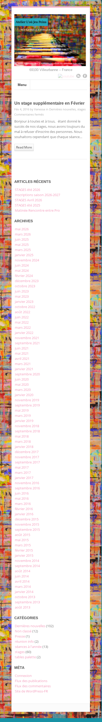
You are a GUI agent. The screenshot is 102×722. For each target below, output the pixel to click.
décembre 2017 (27, 451)
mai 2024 (22, 270)
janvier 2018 (24, 446)
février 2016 (24, 508)
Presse (20, 636)
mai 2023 (22, 296)
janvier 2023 (24, 301)
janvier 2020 (24, 394)
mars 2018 (23, 441)
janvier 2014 (24, 591)
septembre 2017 (27, 462)
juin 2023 (22, 291)
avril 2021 (22, 358)
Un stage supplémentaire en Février (49, 103)
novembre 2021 (27, 337)
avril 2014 (22, 581)
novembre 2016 (27, 483)
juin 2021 (22, 348)
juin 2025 (22, 239)
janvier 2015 (24, 555)
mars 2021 (23, 363)
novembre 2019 (27, 400)
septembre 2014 (27, 565)
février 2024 (24, 275)
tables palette (25, 657)
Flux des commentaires (33, 686)
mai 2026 (22, 229)
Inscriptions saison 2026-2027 (37, 194)
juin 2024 (22, 265)
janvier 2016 (24, 514)
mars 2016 (23, 503)
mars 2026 (23, 234)
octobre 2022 (25, 306)
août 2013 (22, 607)
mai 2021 (22, 353)
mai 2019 (22, 410)
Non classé (23, 631)
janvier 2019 (24, 420)
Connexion (23, 675)
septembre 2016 (27, 488)
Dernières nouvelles (62, 109)
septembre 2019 (27, 405)
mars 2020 (23, 389)
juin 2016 (22, 493)
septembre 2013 (27, 602)
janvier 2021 (24, 369)
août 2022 (22, 312)
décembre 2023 (27, 280)
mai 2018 (22, 436)
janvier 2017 (24, 477)
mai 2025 (22, 244)
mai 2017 (22, 467)
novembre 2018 (27, 426)
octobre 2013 (25, 597)
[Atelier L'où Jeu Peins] (50, 64)
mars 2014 (23, 586)
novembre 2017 (27, 457)
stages (81, 109)
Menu (22, 85)
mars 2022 (23, 327)
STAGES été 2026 (27, 189)
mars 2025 (23, 249)
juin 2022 (22, 317)
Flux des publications (31, 680)
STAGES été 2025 (27, 205)
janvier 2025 (24, 255)
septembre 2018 (27, 431)
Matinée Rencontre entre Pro (37, 210)
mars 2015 (23, 545)
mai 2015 (22, 540)
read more (24, 147)
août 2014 (22, 571)
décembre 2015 (27, 519)
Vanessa (39, 109)
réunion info (24, 641)
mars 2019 (23, 415)
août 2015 (22, 534)
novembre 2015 (27, 524)
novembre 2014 (27, 560)
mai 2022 (22, 322)
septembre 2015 (27, 529)
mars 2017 (23, 472)
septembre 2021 (27, 343)
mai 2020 (22, 384)
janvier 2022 (24, 332)
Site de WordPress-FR (31, 691)
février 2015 (24, 550)
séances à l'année (28, 646)
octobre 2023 (25, 286)
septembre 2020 (27, 374)
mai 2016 (22, 498)
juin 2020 (22, 379)
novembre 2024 (27, 260)
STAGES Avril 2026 (28, 200)
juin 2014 (22, 576)
